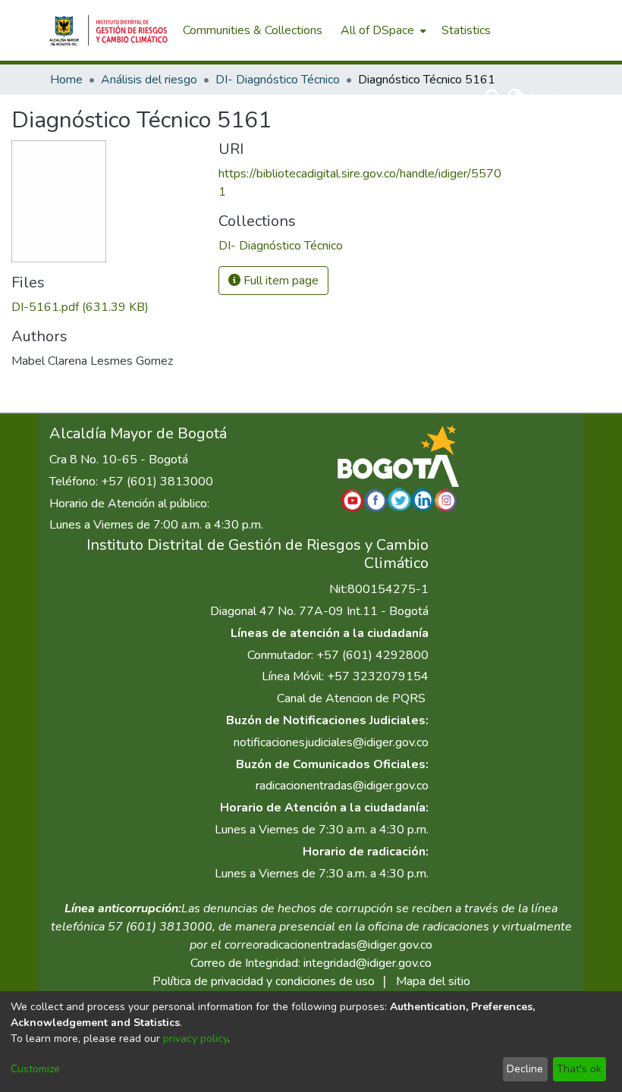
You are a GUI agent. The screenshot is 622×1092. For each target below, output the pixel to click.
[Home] (108, 30)
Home (66, 79)
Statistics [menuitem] (466, 30)
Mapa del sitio (433, 981)
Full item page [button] (279, 280)
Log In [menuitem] (545, 97)
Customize (35, 1069)
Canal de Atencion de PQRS (351, 698)
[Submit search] (493, 97)
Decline (525, 1069)
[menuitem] (382, 30)
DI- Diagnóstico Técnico (277, 79)
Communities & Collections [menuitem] (252, 30)
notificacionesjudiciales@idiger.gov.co (331, 742)
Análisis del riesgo (149, 79)
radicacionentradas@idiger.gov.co (342, 785)
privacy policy (195, 1038)
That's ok (579, 1069)
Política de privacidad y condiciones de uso (263, 981)
